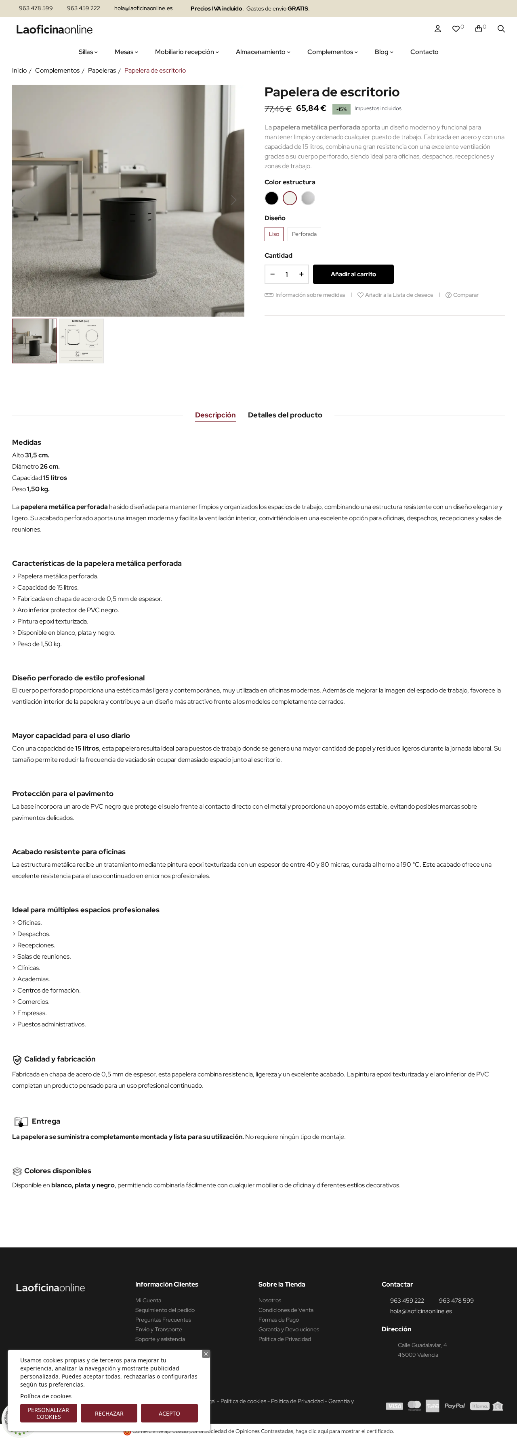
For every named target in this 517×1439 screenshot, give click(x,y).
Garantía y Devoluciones (288, 1329)
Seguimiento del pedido (165, 1310)
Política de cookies (45, 1396)
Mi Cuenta (148, 1300)
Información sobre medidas (310, 294)
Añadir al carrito (353, 274)
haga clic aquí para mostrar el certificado (344, 1431)
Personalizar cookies (48, 1413)
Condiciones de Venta (285, 1310)
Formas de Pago (278, 1319)
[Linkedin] (451, 9)
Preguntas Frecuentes (163, 1319)
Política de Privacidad (284, 1339)
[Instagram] (435, 9)
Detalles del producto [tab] (285, 414)
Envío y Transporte (158, 1329)
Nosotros (269, 1300)
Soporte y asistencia (160, 1339)
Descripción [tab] (215, 414)
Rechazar (109, 1413)
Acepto (169, 1413)
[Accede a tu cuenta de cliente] (438, 29)
